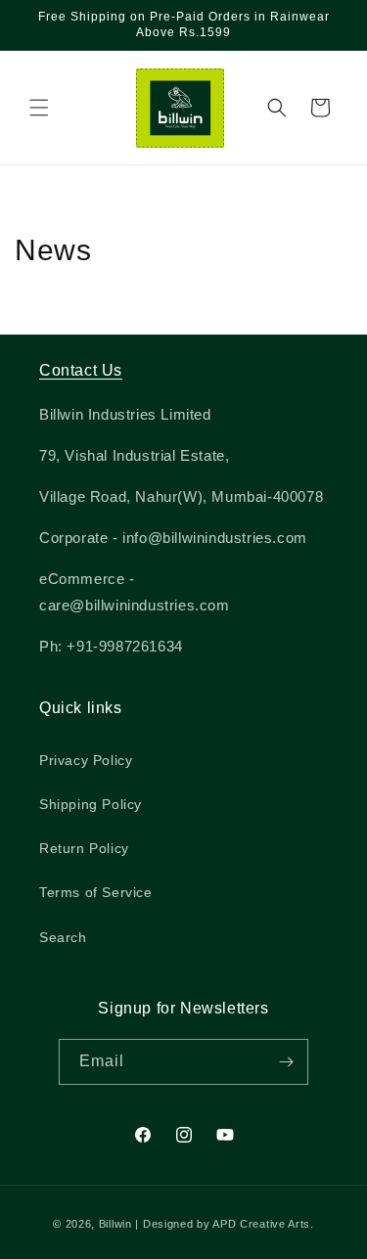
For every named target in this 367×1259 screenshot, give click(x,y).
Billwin (115, 1224)
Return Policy (84, 848)
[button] (39, 107)
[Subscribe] (285, 1062)
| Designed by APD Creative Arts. (224, 1224)
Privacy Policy (85, 760)
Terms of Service (96, 892)
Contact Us (80, 370)
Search (63, 937)
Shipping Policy (90, 804)
